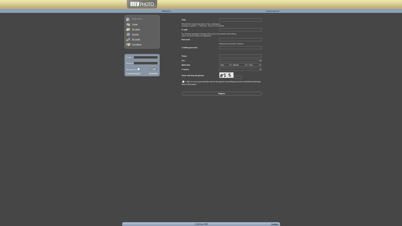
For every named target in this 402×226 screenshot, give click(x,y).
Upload (135, 24)
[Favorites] (128, 35)
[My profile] (128, 40)
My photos (136, 29)
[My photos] (128, 30)
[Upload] (128, 25)
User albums (136, 44)
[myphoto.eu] (142, 8)
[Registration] (128, 20)
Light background (272, 11)
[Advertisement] (142, 98)
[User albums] (128, 45)
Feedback (274, 224)
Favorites (135, 34)
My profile (136, 39)
